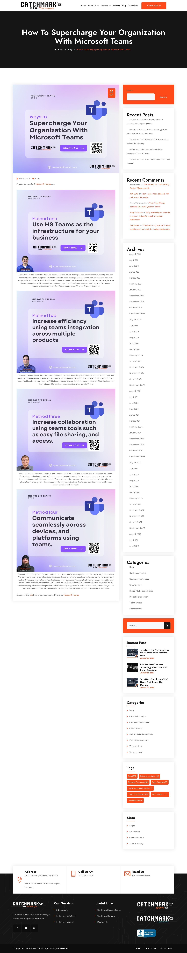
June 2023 (134, 474)
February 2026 (136, 283)
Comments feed (136, 837)
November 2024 (136, 373)
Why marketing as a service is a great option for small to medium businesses (150, 216)
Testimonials (133, 5)
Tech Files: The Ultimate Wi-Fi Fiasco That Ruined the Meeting (154, 682)
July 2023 (133, 468)
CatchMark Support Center (109, 910)
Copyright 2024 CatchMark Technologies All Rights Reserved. (41, 948)
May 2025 (134, 337)
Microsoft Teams (43, 184)
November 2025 (136, 301)
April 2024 (134, 415)
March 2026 (134, 278)
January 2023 (135, 504)
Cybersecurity (62, 910)
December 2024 (136, 367)
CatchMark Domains (106, 916)
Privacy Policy (166, 948)
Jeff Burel (134, 193)
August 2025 (135, 319)
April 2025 (134, 343)
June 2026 (134, 266)
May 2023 (134, 480)
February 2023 (136, 498)
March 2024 (134, 421)
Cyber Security (135, 585)
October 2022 (135, 522)
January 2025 (135, 361)
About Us (92, 5)
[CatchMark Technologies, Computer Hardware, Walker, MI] (146, 933)
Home (83, 5)
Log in (132, 825)
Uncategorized (135, 608)
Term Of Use (150, 948)
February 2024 (136, 426)
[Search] (167, 625)
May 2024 (134, 409)
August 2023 (135, 462)
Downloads (102, 922)
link (31, 595)
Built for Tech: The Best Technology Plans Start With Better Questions (153, 667)
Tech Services (135, 602)
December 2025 (136, 295)
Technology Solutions (66, 916)
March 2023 (134, 492)
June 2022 (134, 546)
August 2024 (135, 391)
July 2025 (133, 325)
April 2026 (134, 272)
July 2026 (133, 260)
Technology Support (65, 922)
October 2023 (135, 450)
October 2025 (135, 307)
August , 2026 (147, 658)
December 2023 (136, 438)
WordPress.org (136, 843)
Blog (124, 5)
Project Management (138, 596)
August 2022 (135, 534)
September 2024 (137, 385)
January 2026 (135, 289)
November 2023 (136, 444)
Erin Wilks (134, 225)
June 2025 (134, 331)
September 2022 (137, 528)
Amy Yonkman (136, 212)
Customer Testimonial (139, 579)
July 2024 (133, 397)
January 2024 (135, 432)
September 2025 (137, 313)
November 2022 (136, 516)
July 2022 (133, 540)
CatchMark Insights (137, 573)
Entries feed (134, 831)
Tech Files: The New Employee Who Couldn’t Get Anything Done (154, 652)
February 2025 (136, 355)
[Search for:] (148, 625)
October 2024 (135, 379)
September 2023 (137, 456)
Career (138, 948)
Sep (111, 94)
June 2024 (134, 403)
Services (104, 5)
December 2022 (136, 510)
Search (130, 90)
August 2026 (135, 254)
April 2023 (134, 486)
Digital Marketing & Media (141, 591)
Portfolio (116, 5)
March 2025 (134, 349)
